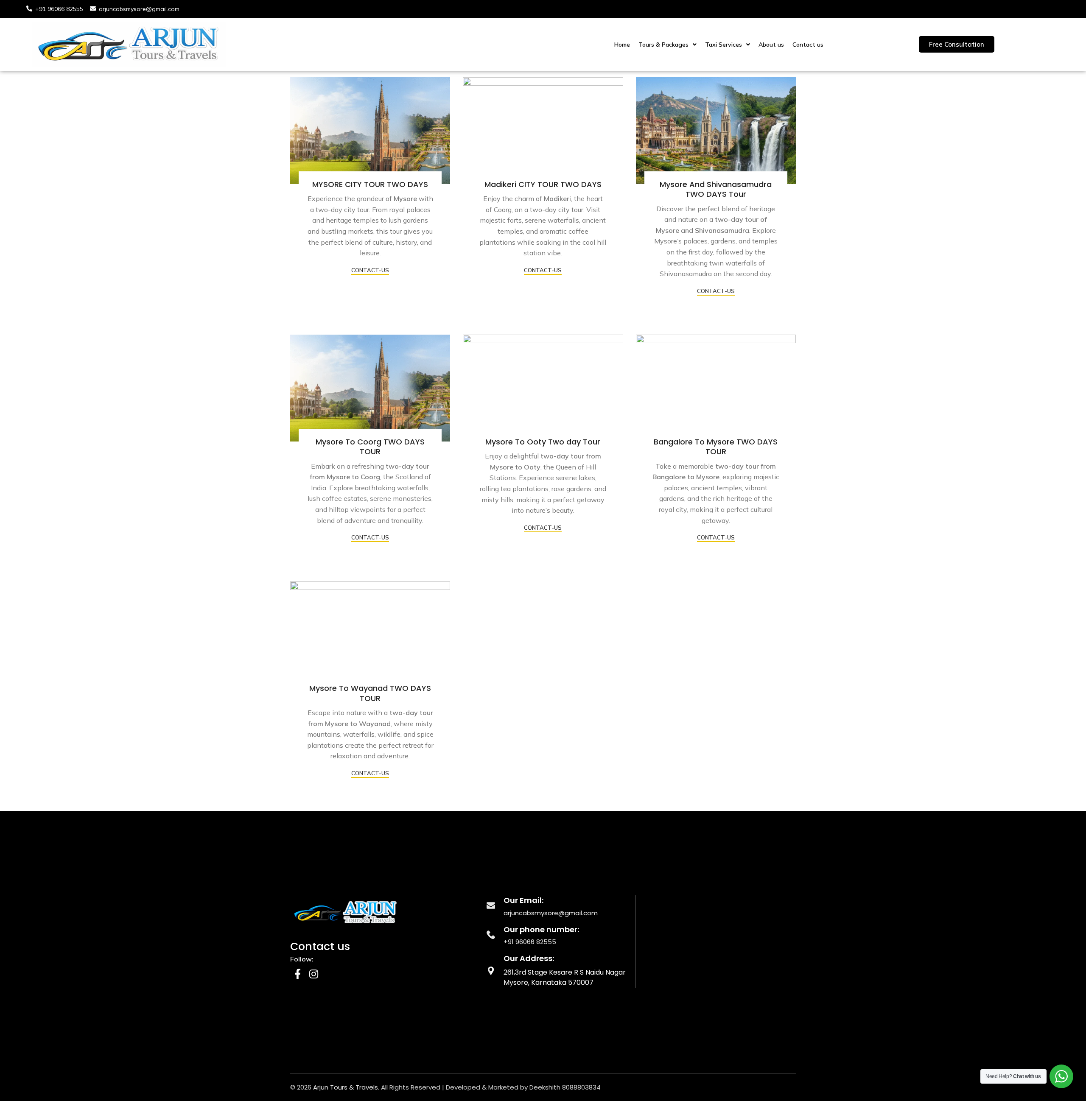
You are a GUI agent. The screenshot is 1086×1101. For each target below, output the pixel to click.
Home (622, 44)
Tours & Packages (663, 44)
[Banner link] (370, 130)
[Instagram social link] (313, 974)
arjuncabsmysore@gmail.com (551, 912)
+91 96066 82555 (530, 941)
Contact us (807, 44)
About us (771, 44)
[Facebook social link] (297, 974)
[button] (667, 44)
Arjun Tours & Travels (345, 1087)
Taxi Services (723, 44)
